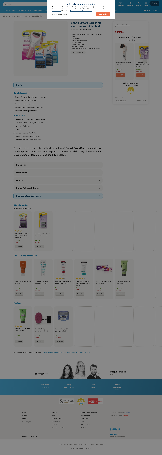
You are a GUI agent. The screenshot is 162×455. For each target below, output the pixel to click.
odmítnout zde (56, 11)
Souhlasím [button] (103, 14)
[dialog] (81, 9)
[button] (59, 14)
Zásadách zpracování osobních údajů (81, 11)
